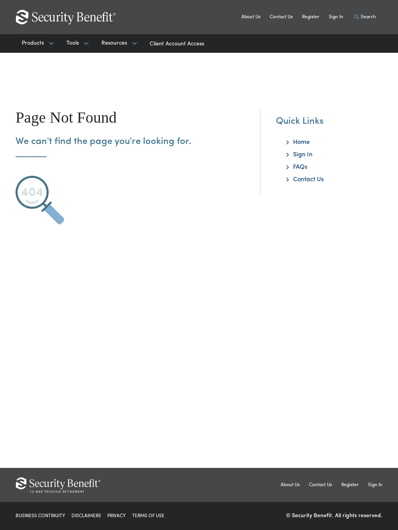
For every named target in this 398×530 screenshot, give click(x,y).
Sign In (336, 17)
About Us (250, 17)
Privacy (116, 516)
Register (310, 17)
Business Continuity (40, 516)
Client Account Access (177, 44)
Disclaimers (86, 516)
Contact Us (281, 17)
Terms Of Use (148, 516)
